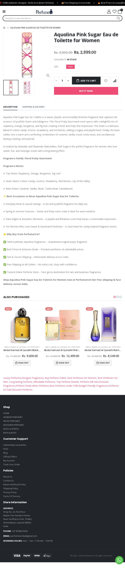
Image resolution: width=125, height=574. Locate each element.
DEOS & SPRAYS (11, 428)
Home (4, 28)
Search (118, 18)
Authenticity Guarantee (14, 444)
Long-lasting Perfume (20, 381)
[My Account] (109, 11)
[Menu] (4, 11)
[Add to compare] (115, 80)
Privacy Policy (10, 492)
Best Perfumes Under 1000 (64, 385)
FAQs (5, 448)
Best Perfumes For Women (81, 377)
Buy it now (86, 90)
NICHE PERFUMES (11, 421)
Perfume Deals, (24, 385)
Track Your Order (11, 464)
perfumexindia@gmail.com (24, 535)
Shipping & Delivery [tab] (33, 106)
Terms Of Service (11, 496)
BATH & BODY (9, 432)
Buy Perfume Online (55, 377)
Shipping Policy (10, 488)
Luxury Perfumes (12, 377)
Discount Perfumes (22, 389)
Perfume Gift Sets (89, 381)
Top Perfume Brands (67, 381)
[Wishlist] (114, 11)
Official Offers (10, 456)
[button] (114, 297)
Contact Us (8, 480)
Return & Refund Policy (14, 484)
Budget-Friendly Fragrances (93, 385)
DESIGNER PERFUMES (13, 424)
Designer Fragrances (33, 377)
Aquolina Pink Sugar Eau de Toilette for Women (86, 37)
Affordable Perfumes (44, 381)
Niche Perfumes (40, 385)
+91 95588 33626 (20, 531)
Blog (5, 452)
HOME (6, 413)
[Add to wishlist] (106, 80)
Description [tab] (10, 106)
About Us (7, 476)
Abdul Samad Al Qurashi (16, 347)
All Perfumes (33, 347)
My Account (8, 460)
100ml (70, 66)
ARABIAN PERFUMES (13, 417)
